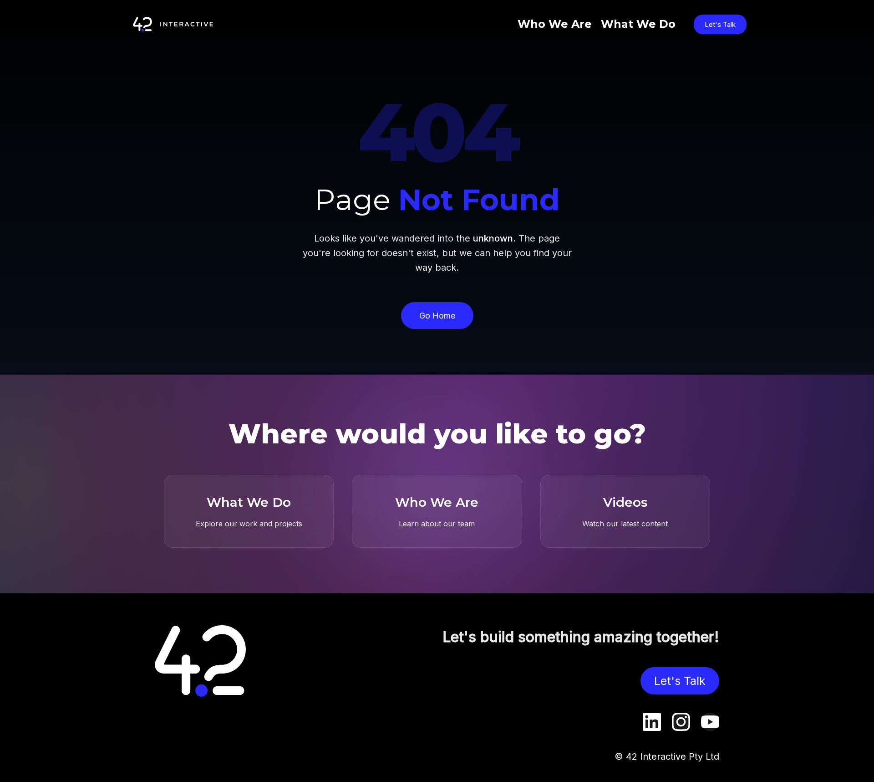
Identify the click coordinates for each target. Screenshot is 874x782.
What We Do (638, 24)
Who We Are (555, 24)
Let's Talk (720, 24)
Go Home (437, 315)
